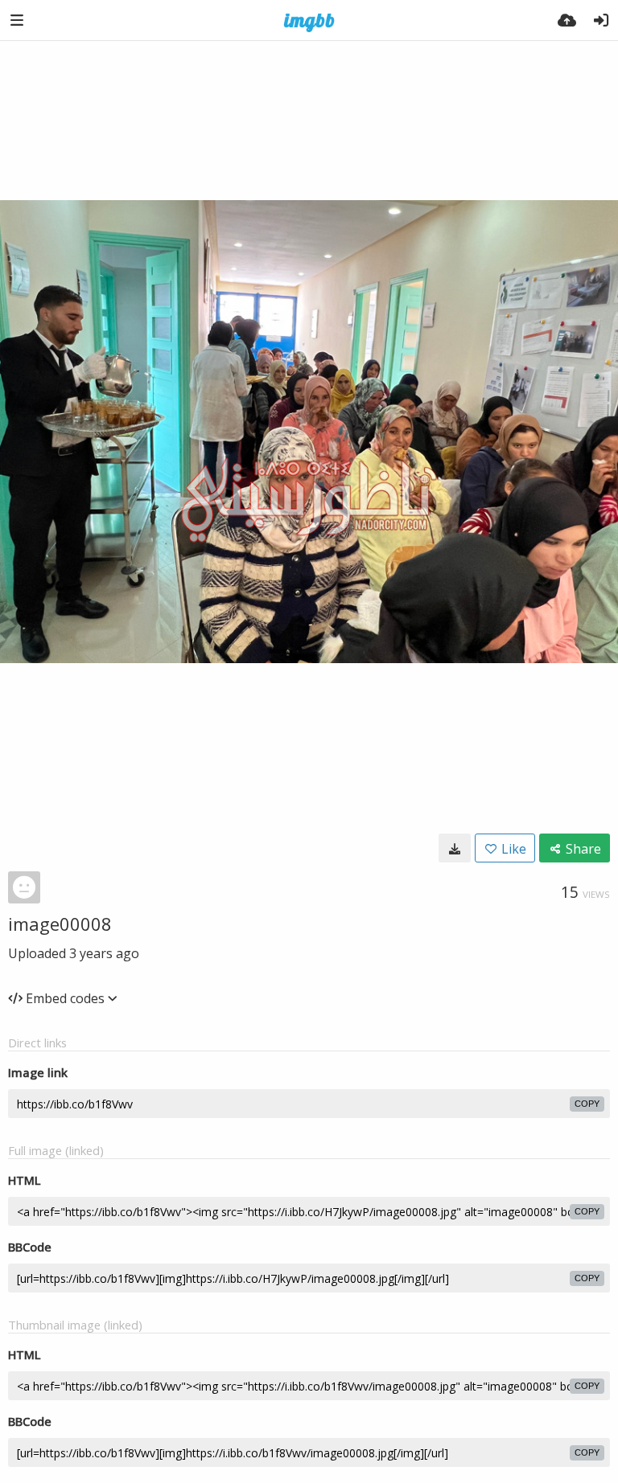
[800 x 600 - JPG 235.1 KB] (455, 848)
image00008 (60, 924)
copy (587, 1103)
